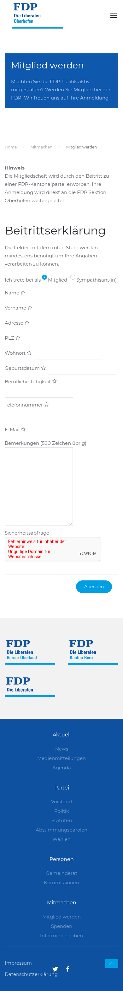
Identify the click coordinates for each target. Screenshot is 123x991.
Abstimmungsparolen (61, 830)
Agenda (61, 768)
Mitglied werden (61, 917)
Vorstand (61, 802)
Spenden (61, 926)
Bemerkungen (45, 443)
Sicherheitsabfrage (27, 533)
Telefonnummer (24, 405)
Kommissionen (61, 883)
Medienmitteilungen (61, 758)
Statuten (61, 820)
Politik (61, 811)
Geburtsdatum (23, 368)
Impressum (18, 963)
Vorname (16, 308)
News (61, 749)
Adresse (15, 323)
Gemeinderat (61, 873)
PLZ (10, 338)
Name (12, 293)
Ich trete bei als (23, 280)
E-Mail (13, 430)
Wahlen (61, 839)
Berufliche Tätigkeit (28, 382)
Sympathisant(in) (96, 280)
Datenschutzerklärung (31, 974)
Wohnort (16, 353)
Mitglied (57, 280)
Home (11, 147)
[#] (111, 963)
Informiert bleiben (61, 936)
